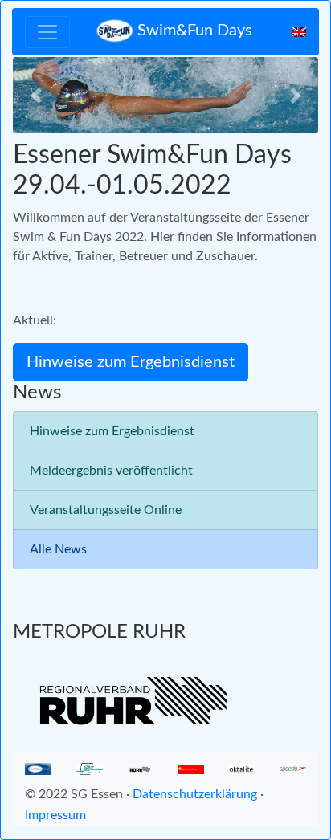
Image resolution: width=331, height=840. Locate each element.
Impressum (55, 815)
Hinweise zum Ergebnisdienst (112, 431)
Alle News (58, 549)
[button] (36, 95)
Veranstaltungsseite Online (106, 510)
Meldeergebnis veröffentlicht (111, 470)
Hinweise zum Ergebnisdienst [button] (131, 362)
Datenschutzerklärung (195, 794)
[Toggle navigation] (47, 32)
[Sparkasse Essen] (191, 768)
